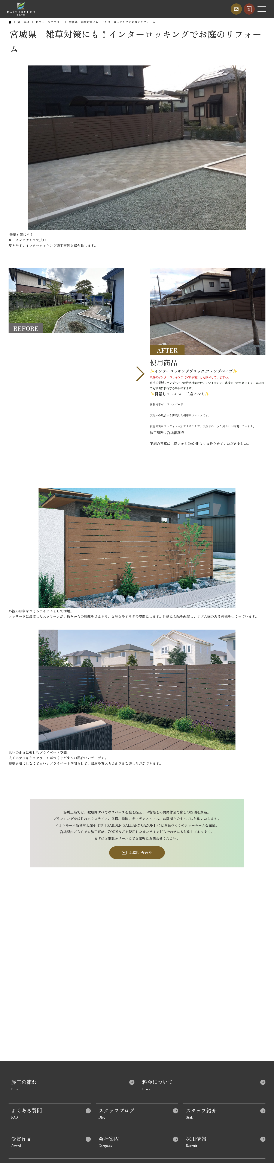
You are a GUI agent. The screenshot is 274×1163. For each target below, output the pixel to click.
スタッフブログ (116, 1110)
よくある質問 (26, 1110)
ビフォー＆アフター (49, 22)
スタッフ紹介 (201, 1110)
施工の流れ (24, 1082)
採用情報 (196, 1138)
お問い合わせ (140, 852)
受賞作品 (21, 1138)
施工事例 (24, 22)
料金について (157, 1082)
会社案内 (108, 1138)
